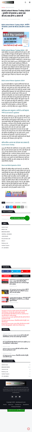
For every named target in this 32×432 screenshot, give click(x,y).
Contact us (18, 404)
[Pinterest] (14, 207)
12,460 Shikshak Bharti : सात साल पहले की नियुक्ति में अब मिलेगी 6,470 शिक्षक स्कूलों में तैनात (20, 299)
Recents (16, 276)
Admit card (5, 227)
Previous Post (6, 219)
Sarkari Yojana (5, 245)
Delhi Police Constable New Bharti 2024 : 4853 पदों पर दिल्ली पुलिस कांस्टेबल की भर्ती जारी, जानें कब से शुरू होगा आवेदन (19, 282)
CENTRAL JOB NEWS (7, 234)
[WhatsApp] (18, 207)
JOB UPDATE (17, 202)
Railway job (5, 243)
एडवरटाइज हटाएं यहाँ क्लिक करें (16, 410)
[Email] (22, 207)
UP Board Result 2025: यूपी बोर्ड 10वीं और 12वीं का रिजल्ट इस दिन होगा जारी (16, 318)
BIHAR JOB (4, 229)
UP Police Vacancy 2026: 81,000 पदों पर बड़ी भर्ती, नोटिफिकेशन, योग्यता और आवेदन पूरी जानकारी (14, 311)
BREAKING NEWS (10, 7)
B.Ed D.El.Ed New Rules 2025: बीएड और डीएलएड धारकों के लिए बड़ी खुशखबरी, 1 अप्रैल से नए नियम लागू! (15, 324)
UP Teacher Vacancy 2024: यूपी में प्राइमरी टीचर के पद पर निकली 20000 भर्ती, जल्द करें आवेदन (19, 291)
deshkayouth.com (21, 402)
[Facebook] (7, 207)
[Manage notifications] (28, 428)
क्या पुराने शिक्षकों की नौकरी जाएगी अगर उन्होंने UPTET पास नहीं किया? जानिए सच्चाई (15, 314)
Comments (25, 276)
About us (10, 404)
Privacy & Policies (16, 406)
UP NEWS (24, 202)
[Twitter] (11, 207)
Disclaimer (26, 404)
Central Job (16, 369)
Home (3, 7)
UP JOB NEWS (5, 248)
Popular (6, 276)
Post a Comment (6, 215)
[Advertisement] (16, 421)
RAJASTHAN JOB (6, 238)
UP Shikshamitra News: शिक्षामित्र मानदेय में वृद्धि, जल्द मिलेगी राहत (15, 321)
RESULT (3, 241)
